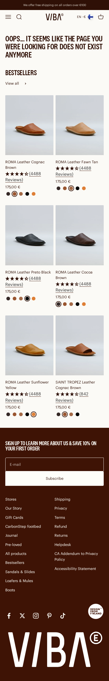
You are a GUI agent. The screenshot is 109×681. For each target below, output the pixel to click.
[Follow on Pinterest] (49, 615)
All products (15, 553)
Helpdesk (62, 544)
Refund (60, 526)
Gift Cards (14, 517)
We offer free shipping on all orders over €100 (54, 5)
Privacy (60, 508)
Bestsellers (14, 562)
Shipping (62, 499)
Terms (59, 517)
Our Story (13, 508)
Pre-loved (13, 544)
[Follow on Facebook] (8, 615)
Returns (61, 535)
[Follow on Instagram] (35, 615)
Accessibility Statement (75, 568)
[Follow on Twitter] (22, 615)
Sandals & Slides (20, 571)
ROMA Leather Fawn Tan (77, 162)
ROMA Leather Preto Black (28, 272)
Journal (11, 535)
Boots (10, 590)
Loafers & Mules (19, 580)
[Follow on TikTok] (62, 615)
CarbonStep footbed (23, 526)
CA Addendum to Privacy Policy (76, 556)
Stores (10, 499)
